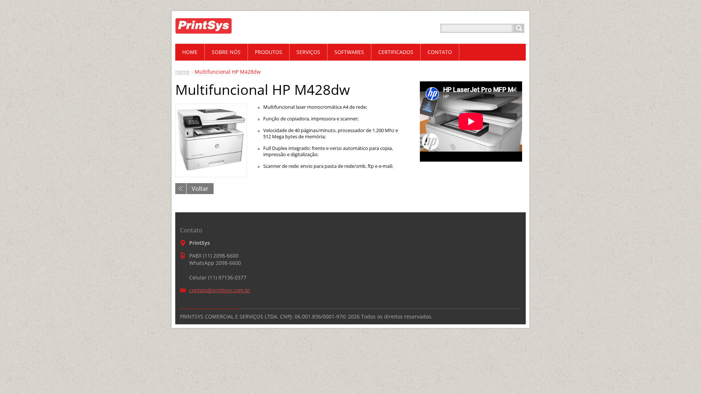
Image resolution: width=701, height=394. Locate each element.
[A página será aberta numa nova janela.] (211, 171)
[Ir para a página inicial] (217, 37)
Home (182, 71)
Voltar (200, 189)
